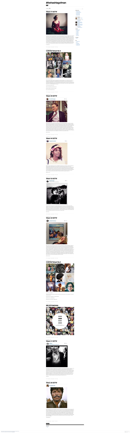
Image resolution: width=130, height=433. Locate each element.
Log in (77, 42)
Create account (78, 41)
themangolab (49, 134)
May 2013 (77, 33)
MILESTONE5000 (52, 305)
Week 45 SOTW (51, 96)
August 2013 (77, 30)
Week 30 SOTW (51, 382)
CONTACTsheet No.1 (79, 27)
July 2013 (77, 31)
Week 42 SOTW (51, 218)
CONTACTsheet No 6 (53, 51)
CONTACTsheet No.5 (53, 262)
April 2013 (77, 34)
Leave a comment (52, 134)
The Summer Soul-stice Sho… (80, 20)
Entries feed (77, 43)
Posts (57, 134)
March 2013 (77, 35)
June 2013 (77, 32)
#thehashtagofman (56, 2)
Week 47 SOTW (51, 11)
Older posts (48, 423)
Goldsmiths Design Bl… (80, 24)
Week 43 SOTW (51, 178)
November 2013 (78, 29)
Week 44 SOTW (51, 138)
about (47, 5)
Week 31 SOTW (51, 341)
